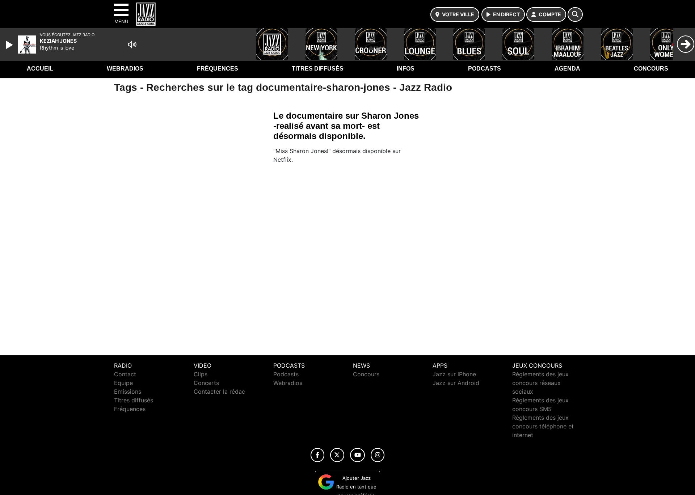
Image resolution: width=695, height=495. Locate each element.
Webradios (125, 68)
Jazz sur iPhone (454, 374)
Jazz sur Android (456, 382)
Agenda (567, 68)
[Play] (10, 45)
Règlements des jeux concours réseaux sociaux (540, 383)
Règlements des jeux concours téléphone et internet (543, 426)
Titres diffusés (318, 68)
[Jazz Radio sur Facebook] (317, 455)
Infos (405, 68)
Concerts (206, 382)
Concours (651, 68)
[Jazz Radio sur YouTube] (357, 455)
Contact (125, 374)
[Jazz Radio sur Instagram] (377, 455)
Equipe (123, 382)
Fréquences (217, 68)
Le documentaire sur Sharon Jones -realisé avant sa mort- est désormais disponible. (346, 126)
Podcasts (484, 68)
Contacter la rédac (219, 391)
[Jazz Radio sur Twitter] (337, 455)
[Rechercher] (575, 14)
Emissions (127, 391)
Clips (200, 374)
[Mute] (132, 44)
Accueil (40, 68)
